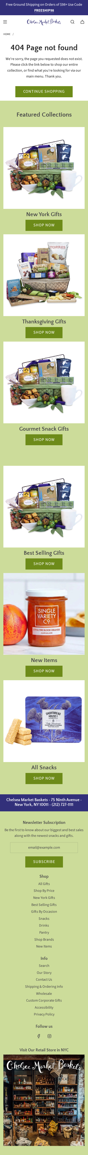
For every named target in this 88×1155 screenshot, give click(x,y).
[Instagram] (49, 1036)
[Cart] (82, 22)
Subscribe (44, 862)
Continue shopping (44, 91)
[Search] (72, 22)
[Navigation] (5, 22)
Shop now (44, 225)
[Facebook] (39, 1036)
